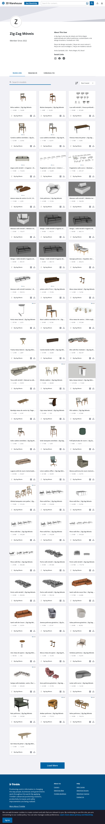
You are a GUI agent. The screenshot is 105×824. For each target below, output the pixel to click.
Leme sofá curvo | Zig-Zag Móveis (81, 683)
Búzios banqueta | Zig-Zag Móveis (52, 107)
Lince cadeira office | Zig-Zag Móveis (53, 471)
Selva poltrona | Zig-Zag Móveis (81, 713)
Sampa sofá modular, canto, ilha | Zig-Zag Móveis (27, 683)
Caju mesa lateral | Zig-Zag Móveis (52, 410)
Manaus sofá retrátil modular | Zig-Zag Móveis (26, 289)
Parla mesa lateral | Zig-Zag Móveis (22, 319)
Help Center (81, 787)
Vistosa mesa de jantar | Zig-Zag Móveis (84, 138)
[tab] (17, 73)
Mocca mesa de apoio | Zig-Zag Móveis (53, 653)
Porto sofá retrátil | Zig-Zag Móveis (52, 562)
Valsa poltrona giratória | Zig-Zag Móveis (84, 622)
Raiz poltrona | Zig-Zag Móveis (21, 713)
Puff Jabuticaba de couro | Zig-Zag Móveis (84, 441)
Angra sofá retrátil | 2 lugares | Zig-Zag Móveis (26, 168)
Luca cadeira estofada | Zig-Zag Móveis (53, 138)
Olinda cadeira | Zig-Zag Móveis (51, 380)
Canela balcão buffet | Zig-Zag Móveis (53, 350)
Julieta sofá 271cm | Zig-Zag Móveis (52, 289)
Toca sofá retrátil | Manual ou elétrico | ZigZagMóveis (29, 380)
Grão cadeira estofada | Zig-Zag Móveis (24, 441)
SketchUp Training (83, 794)
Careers (56, 787)
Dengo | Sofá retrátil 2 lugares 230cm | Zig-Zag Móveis (29, 259)
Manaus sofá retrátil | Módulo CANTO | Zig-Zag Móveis (29, 229)
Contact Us (80, 797)
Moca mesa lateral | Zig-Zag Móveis (82, 289)
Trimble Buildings (60, 794)
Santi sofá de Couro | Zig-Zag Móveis (23, 622)
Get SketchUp (31, 3)
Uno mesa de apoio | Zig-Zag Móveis (23, 653)
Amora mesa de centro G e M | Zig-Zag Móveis (26, 198)
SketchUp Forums (83, 791)
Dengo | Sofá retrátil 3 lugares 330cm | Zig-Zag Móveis (59, 259)
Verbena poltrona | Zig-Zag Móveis (82, 653)
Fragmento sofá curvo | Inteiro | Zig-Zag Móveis (57, 168)
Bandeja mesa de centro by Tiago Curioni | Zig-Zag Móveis (30, 410)
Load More (52, 765)
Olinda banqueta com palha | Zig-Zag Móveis (26, 501)
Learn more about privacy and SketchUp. (76, 815)
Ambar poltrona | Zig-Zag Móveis (51, 713)
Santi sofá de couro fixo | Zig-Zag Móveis (84, 592)
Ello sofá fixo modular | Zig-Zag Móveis (83, 350)
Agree (7, 820)
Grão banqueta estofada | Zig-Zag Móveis (54, 441)
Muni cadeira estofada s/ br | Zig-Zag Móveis (55, 319)
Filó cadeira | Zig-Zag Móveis (80, 410)
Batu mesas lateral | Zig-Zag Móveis (82, 380)
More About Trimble (17, 806)
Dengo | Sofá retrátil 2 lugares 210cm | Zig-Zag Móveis (59, 229)
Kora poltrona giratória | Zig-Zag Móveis (54, 683)
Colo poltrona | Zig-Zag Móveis (51, 198)
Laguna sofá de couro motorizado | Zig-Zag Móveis (28, 471)
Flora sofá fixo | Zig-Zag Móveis (51, 501)
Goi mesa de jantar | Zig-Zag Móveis (23, 744)
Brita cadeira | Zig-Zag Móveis (20, 107)
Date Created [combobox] (85, 83)
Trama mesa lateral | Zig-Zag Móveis (23, 350)
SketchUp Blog (59, 791)
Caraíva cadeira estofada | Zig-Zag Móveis (25, 138)
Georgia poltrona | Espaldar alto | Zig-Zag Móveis (87, 259)
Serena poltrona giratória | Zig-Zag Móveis (55, 622)
